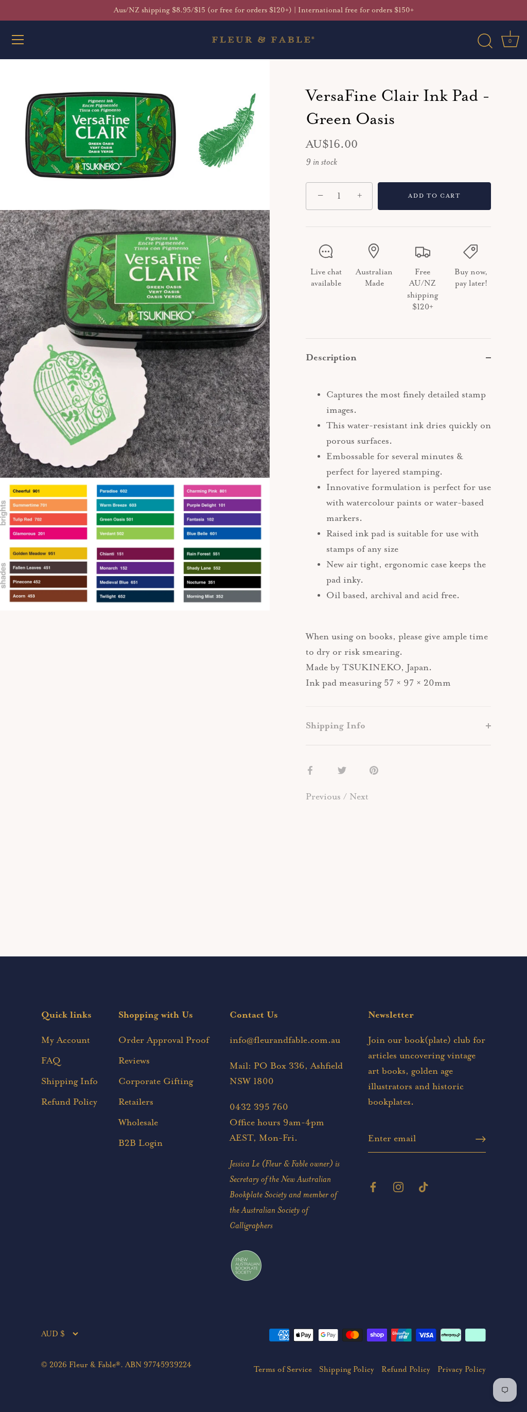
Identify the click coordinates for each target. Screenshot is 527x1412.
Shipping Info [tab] (335, 726)
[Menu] (18, 39)
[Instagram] (398, 1186)
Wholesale (138, 1123)
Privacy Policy (461, 1369)
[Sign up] (481, 1139)
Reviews (134, 1061)
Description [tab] (331, 358)
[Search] (484, 41)
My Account (65, 1040)
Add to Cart (434, 196)
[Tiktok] (423, 1186)
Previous (324, 797)
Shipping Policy (346, 1369)
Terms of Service (283, 1369)
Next (358, 797)
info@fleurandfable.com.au (285, 1040)
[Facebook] (373, 1186)
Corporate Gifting (155, 1081)
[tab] (398, 541)
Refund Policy (69, 1102)
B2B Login (140, 1143)
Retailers (135, 1102)
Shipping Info (69, 1081)
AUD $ (53, 1334)
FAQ (51, 1061)
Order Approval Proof (163, 1040)
